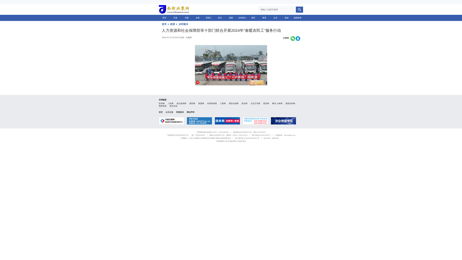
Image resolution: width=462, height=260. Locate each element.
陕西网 (201, 103)
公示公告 (169, 112)
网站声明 (190, 112)
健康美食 (298, 18)
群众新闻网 (181, 103)
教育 (264, 18)
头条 (175, 18)
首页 (164, 18)
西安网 (266, 103)
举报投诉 (180, 112)
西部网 (192, 103)
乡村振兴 (242, 18)
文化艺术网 (255, 103)
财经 (253, 18)
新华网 (162, 103)
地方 (220, 18)
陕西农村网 (290, 103)
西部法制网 (233, 103)
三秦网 (223, 103)
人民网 (170, 103)
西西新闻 (163, 106)
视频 (231, 18)
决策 (198, 18)
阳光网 (244, 103)
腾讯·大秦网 (277, 103)
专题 (187, 18)
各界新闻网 (212, 103)
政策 (172, 24)
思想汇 (209, 18)
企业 (275, 18)
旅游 (287, 18)
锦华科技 (275, 138)
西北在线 (173, 106)
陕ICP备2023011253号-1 (261, 135)
